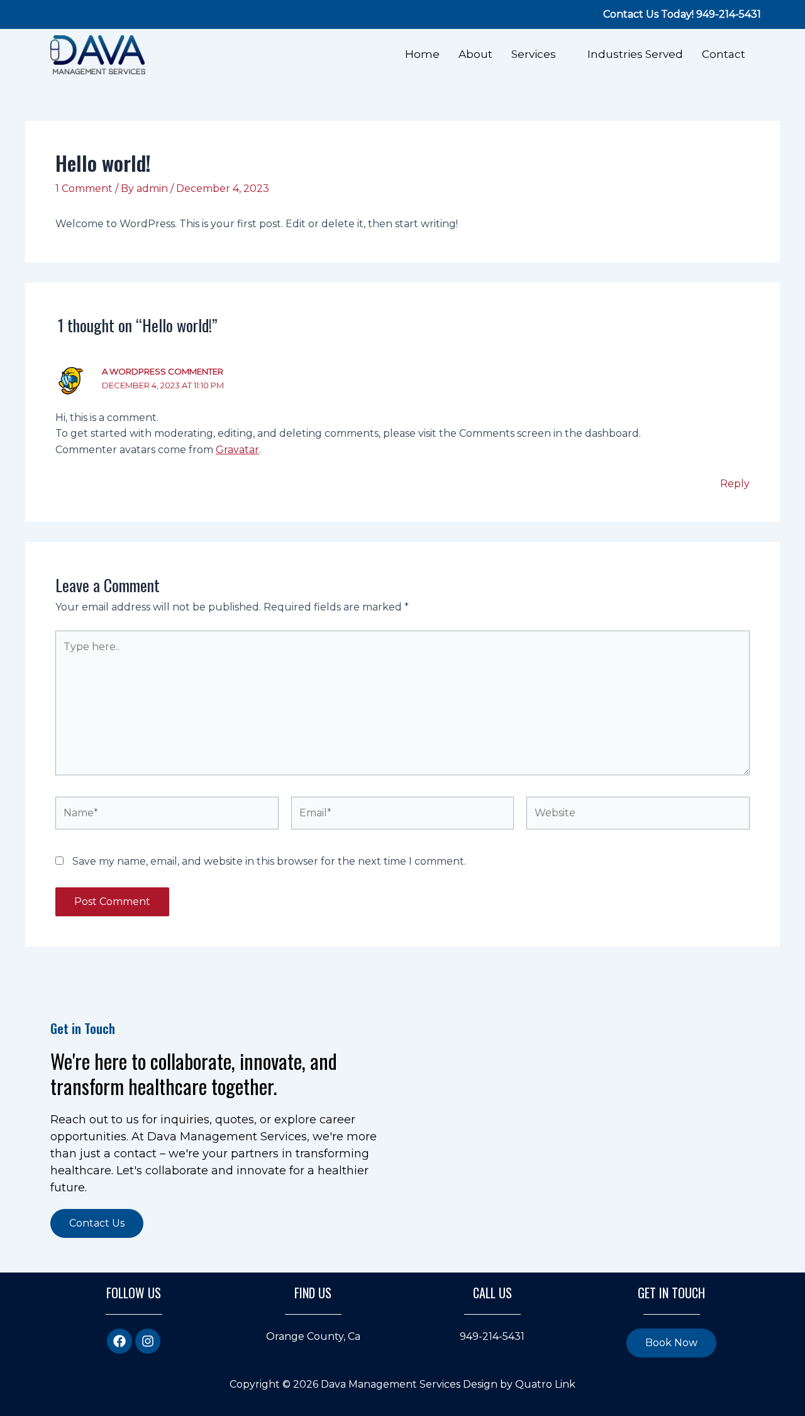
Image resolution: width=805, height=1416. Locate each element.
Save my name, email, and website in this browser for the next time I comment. (269, 861)
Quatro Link (545, 1384)
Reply (735, 484)
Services (533, 54)
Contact (723, 54)
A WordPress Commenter (162, 371)
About (475, 54)
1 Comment (84, 188)
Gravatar (237, 450)
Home (422, 54)
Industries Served (635, 54)
